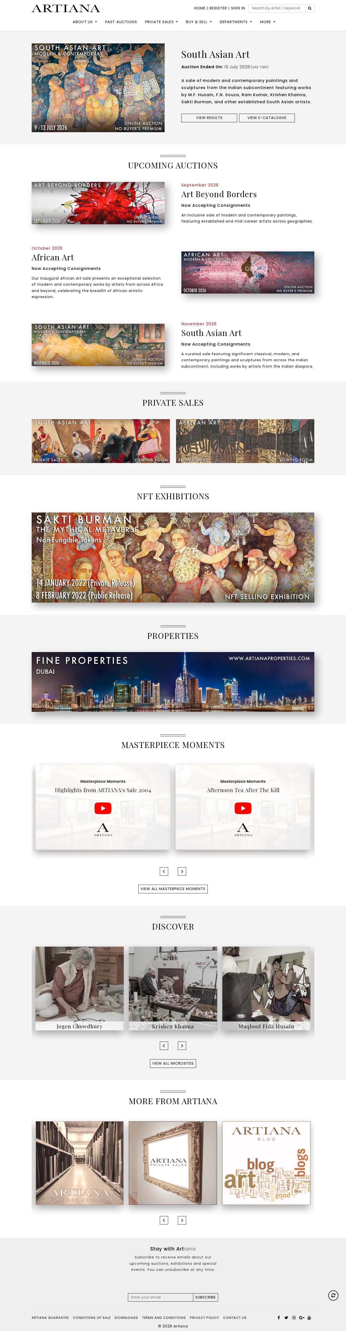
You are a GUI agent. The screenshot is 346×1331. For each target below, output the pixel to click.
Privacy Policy (204, 1318)
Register (218, 8)
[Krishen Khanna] (79, 988)
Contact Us (235, 1318)
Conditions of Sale (92, 1318)
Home (199, 8)
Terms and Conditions (164, 1318)
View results (209, 117)
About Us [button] (83, 21)
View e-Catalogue (266, 117)
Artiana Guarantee (50, 1318)
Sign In (238, 8)
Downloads (126, 1318)
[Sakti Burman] (266, 988)
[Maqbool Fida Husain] (173, 988)
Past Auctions (121, 21)
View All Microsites (173, 1063)
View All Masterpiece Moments (173, 888)
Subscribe (205, 1297)
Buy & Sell (196, 21)
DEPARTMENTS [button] (234, 21)
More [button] (265, 21)
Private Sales (159, 21)
